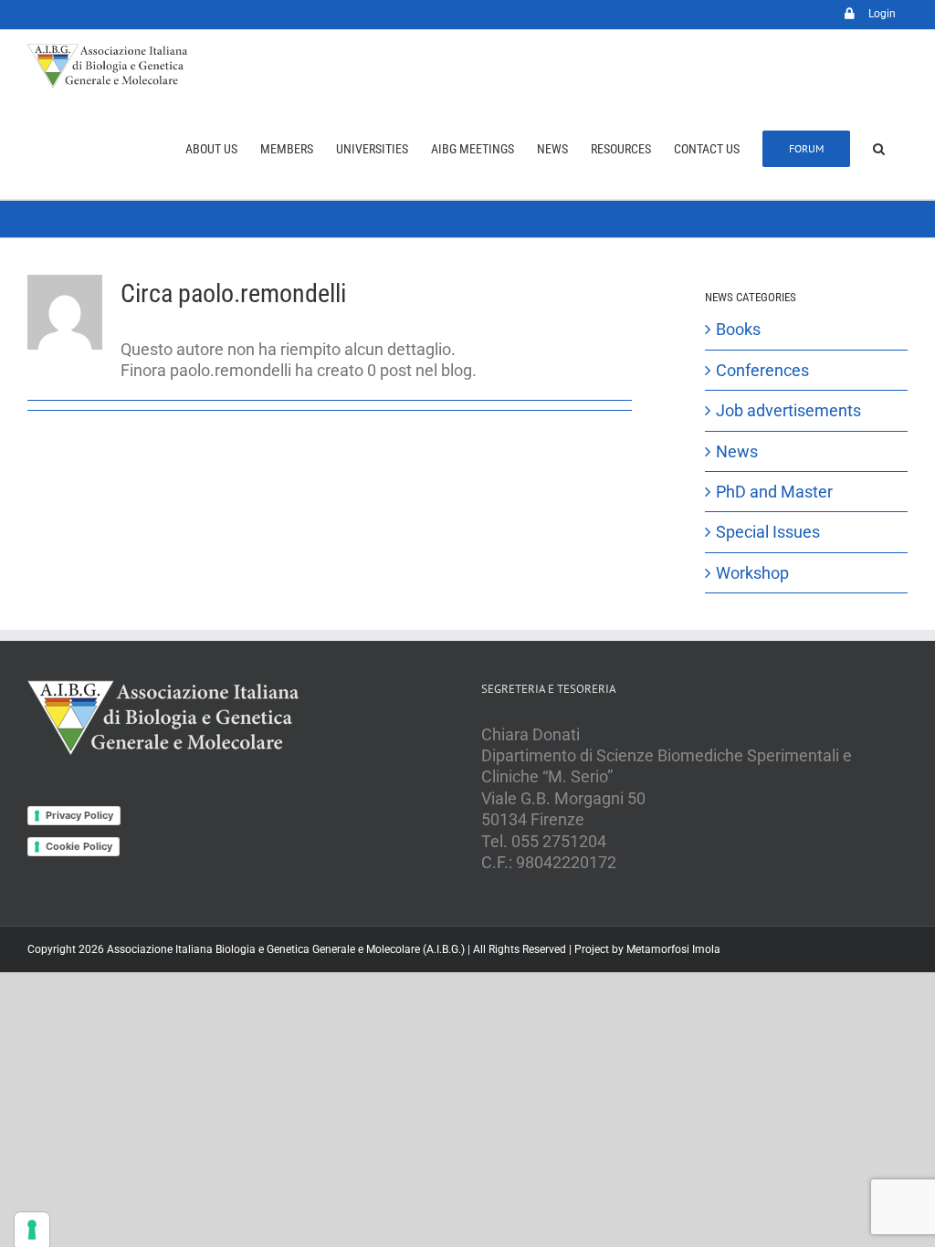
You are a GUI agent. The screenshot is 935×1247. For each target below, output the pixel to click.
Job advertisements (788, 410)
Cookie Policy (79, 846)
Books (738, 329)
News (737, 451)
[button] (879, 149)
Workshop (752, 572)
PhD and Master (774, 491)
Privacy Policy (79, 815)
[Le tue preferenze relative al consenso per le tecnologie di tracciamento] (32, 1229)
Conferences (762, 370)
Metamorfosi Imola (673, 949)
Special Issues (768, 531)
